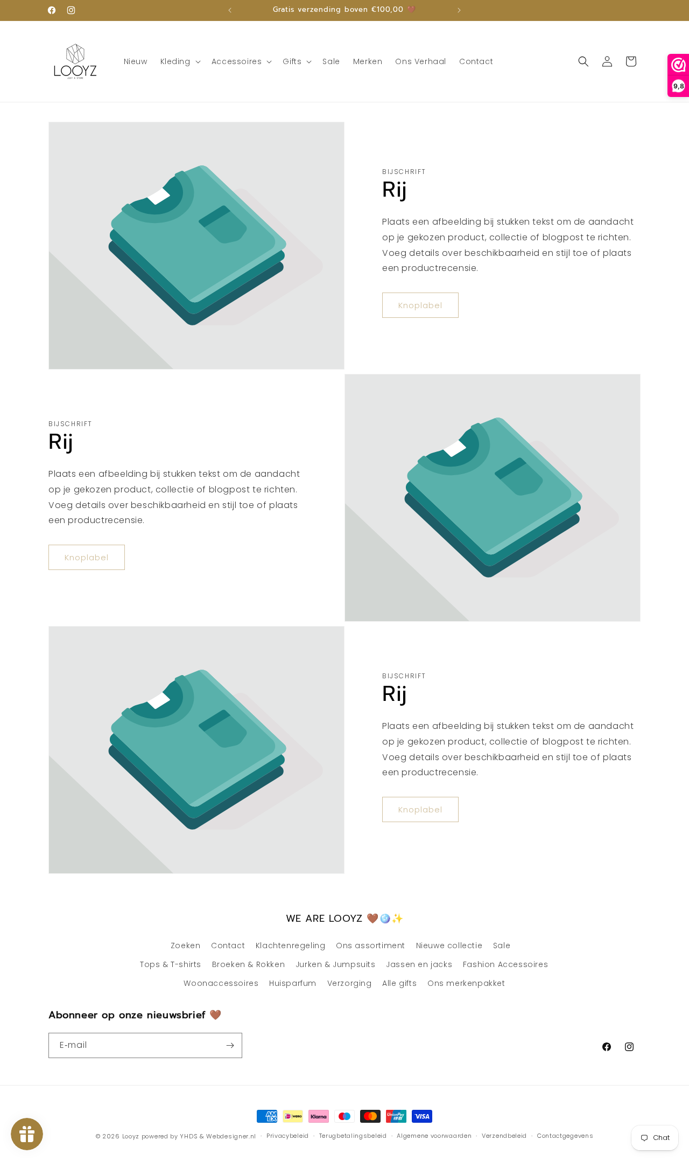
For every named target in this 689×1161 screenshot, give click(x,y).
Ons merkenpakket (466, 983)
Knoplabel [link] (420, 305)
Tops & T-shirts (170, 964)
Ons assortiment (370, 945)
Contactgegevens (565, 1135)
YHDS (189, 1136)
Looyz (131, 1136)
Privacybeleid (287, 1135)
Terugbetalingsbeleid (353, 1135)
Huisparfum (293, 983)
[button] (179, 61)
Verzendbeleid (504, 1135)
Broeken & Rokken (248, 964)
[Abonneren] (230, 1045)
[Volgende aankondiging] (459, 10)
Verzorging (349, 983)
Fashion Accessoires (505, 964)
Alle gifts (399, 983)
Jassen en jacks (419, 964)
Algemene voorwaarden (434, 1135)
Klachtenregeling (291, 945)
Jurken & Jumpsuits (336, 964)
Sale (501, 945)
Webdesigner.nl (231, 1136)
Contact (228, 945)
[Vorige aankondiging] (230, 10)
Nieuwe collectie (449, 945)
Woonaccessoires (221, 983)
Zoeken (186, 945)
